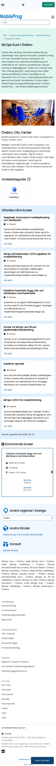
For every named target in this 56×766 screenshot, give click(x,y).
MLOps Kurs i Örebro (13, 39)
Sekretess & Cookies (28, 759)
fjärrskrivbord (20, 77)
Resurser (7, 619)
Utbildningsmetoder (14, 614)
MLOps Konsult (10, 550)
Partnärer (8, 694)
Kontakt (48, 4)
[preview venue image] (6, 114)
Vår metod (8, 633)
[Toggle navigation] (53, 17)
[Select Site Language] (3, 4)
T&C (4, 717)
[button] (51, 472)
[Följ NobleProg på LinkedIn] (3, 751)
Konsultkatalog (11, 647)
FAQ (4, 713)
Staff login (28, 764)
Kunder (6, 699)
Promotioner (9, 610)
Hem (5, 35)
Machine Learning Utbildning (21, 35)
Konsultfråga (9, 643)
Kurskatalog (9, 605)
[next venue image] (50, 114)
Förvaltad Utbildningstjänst (18, 666)
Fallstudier (8, 638)
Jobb (5, 708)
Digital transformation (15, 661)
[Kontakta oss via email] (23, 4)
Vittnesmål (8, 703)
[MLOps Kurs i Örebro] (13, 16)
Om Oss (6, 685)
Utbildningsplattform (14, 671)
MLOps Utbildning (43, 35)
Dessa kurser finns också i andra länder (23, 534)
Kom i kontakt (42, 760)
